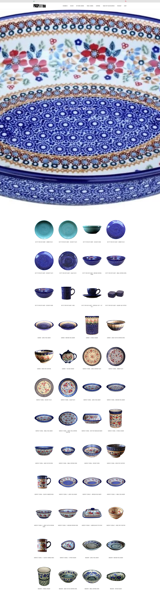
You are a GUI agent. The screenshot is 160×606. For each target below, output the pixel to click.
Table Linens (90, 6)
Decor (72, 6)
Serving (98, 6)
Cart (125, 6)
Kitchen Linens (80, 6)
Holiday (119, 6)
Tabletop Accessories (109, 6)
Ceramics (65, 6)
